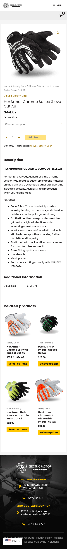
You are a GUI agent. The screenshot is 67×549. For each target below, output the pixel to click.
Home (7, 86)
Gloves (32, 86)
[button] (58, 33)
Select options (17, 363)
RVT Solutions (51, 541)
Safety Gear (19, 86)
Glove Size (10, 117)
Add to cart (35, 137)
